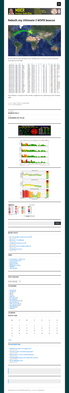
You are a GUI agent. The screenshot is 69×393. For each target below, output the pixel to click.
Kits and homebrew (14, 300)
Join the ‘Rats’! (13, 262)
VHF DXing (12, 307)
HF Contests (12, 297)
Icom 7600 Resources (15, 260)
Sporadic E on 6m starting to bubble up (20, 246)
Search (57, 223)
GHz (10, 294)
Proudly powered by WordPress (17, 390)
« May (9, 340)
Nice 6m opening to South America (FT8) (20, 237)
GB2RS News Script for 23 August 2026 (20, 348)
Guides (11, 296)
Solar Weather (13, 302)
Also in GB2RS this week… (16, 360)
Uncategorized (17, 104)
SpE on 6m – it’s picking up (16, 240)
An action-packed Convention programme (21, 351)
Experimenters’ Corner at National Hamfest (21, 354)
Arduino (11, 291)
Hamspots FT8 (13, 263)
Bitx (10, 293)
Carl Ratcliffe (25, 103)
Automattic (41, 390)
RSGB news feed (15, 344)
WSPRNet (12, 266)
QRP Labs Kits (13, 268)
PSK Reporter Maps (14, 265)
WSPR (11, 308)
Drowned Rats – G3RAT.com (17, 259)
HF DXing (12, 299)
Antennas (12, 290)
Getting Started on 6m (15, 249)
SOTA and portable (14, 304)
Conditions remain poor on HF (17, 243)
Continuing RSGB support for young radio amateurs (23, 357)
